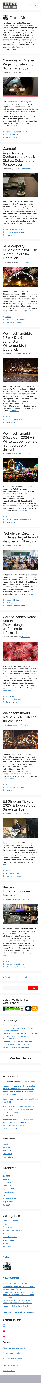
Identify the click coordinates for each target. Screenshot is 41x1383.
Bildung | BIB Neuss (12, 600)
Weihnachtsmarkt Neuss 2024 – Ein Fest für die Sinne (20, 717)
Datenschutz (7, 1154)
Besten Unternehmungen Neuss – (16, 891)
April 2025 (7, 1182)
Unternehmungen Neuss (14, 964)
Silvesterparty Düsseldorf (15, 320)
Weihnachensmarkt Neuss (15, 787)
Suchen (33, 988)
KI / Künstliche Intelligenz (12, 1230)
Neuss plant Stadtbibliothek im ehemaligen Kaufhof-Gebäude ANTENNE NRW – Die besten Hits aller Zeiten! (19, 1089)
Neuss (5, 1234)
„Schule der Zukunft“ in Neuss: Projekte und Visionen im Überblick (20, 537)
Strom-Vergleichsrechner (12, 1358)
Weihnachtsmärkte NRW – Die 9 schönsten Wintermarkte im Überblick (17, 341)
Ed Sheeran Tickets (12, 873)
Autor (6, 1257)
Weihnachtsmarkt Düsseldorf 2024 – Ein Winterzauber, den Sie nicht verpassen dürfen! (20, 441)
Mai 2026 (6, 1173)
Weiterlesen (15, 126)
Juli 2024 (6, 1205)
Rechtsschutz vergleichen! (13, 1353)
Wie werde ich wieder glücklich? (15, 1348)
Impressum (7, 1150)
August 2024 (8, 1202)
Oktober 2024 (8, 1195)
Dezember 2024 (9, 1189)
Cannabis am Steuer (13, 135)
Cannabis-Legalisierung (14, 232)
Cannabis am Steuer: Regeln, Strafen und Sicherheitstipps (19, 64)
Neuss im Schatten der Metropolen (16, 1047)
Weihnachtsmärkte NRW (14, 420)
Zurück (6, 977)
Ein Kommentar (11, 138)
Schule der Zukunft (12, 603)
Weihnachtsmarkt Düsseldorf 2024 (18, 519)
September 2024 (9, 1198)
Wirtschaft (19, 229)
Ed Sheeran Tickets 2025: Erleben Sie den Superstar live (20, 805)
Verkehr (25, 132)
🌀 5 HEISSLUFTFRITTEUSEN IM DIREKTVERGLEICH (14, 1125)
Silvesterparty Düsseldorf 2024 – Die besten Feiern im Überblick (20, 252)
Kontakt (6, 1144)
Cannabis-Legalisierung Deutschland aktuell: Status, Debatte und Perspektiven (19, 156)
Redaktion (7, 1147)
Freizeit (8, 132)
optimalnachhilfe (9, 1371)
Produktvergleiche (10, 1237)
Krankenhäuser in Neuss (25, 1081)
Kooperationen (8, 1157)
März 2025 (7, 1186)
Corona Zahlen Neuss (13, 699)
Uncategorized (8, 1240)
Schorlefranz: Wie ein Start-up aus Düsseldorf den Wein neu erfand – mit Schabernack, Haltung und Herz (20, 1036)
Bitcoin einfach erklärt (11, 1099)
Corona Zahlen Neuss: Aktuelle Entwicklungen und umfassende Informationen (20, 625)
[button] (30, 5)
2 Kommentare (11, 235)
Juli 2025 (6, 1176)
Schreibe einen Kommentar (15, 323)
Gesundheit (16, 132)
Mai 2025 (6, 1179)
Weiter (27, 977)
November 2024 (9, 1192)
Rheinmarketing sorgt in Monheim (16, 1025)
